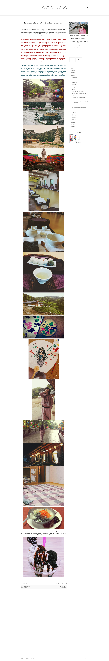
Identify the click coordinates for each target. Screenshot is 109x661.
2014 (72, 120)
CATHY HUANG (54, 8)
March (73, 115)
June (73, 87)
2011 (72, 126)
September (74, 82)
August (73, 84)
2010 (72, 127)
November (74, 79)
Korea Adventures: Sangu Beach (78, 91)
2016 (72, 74)
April (73, 114)
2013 (72, 122)
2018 (72, 70)
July (72, 86)
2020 (72, 68)
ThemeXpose (32, 658)
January (73, 119)
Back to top (85, 658)
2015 (72, 75)
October (73, 80)
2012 (72, 124)
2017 (72, 72)
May (72, 89)
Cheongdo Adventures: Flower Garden (79, 104)
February (73, 117)
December (74, 77)
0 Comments (24, 583)
